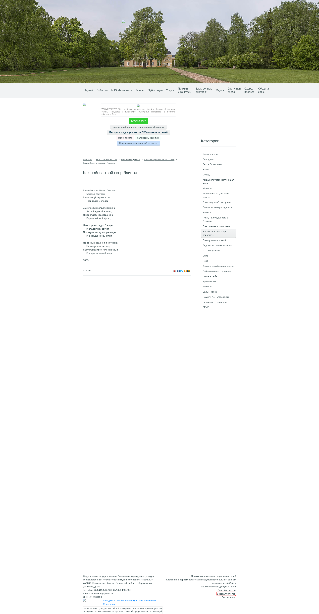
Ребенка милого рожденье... (218, 271)
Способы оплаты (226, 590)
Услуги (170, 90)
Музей (89, 90)
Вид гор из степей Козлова (217, 245)
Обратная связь (264, 90)
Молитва (207, 188)
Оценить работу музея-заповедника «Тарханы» (138, 127)
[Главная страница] (78, 90)
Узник (206, 169)
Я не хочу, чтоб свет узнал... (218, 202)
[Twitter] (182, 271)
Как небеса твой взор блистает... (214, 233)
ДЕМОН (207, 307)
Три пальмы (209, 281)
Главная (87, 159)
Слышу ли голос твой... (215, 240)
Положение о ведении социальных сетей (213, 576)
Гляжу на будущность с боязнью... (215, 219)
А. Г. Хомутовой (211, 250)
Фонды (140, 90)
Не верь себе (210, 276)
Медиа (220, 90)
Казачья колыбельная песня (218, 266)
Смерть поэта (210, 154)
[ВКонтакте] (178, 271)
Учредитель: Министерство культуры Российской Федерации (129, 602)
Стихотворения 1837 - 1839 (159, 159)
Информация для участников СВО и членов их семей (138, 132)
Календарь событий (148, 137)
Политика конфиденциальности (218, 586)
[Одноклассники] (185, 271)
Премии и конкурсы (185, 90)
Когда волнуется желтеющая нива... (218, 181)
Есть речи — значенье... (216, 302)
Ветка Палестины (212, 164)
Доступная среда (234, 90)
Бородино (208, 159)
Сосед (206, 174)
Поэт (205, 260)
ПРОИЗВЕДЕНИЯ (130, 159)
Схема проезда (249, 90)
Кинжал (207, 212)
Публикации (155, 90)
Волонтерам (125, 137)
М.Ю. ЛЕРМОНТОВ (106, 159)
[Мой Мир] (189, 271)
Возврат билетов (226, 593)
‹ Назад (87, 270)
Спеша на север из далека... (218, 207)
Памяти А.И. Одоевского (216, 297)
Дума (205, 255)
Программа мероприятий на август (138, 143)
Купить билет (138, 120)
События (102, 90)
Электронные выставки (204, 90)
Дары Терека (210, 291)
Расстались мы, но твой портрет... (216, 195)
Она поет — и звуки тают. (216, 226)
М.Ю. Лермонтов (121, 90)
